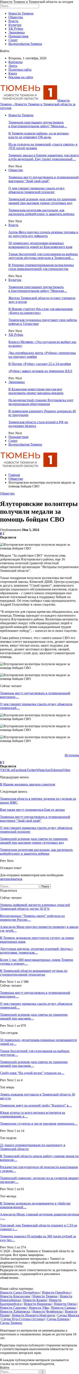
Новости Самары (63, 1307)
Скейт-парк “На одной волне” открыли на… (32, 1073)
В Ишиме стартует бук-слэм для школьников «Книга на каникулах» (40, 311)
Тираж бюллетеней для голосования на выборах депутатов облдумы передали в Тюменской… (43, 256)
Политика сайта (19, 69)
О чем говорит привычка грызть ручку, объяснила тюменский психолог (36, 190)
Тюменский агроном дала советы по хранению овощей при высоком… (34, 1016)
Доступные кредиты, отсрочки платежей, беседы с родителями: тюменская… (36, 950)
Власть (13, 21)
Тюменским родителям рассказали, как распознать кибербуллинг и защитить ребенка (41, 212)
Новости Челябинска (47, 1311)
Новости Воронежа (38, 1304)
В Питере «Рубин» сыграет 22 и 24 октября (39, 364)
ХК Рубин (15, 28)
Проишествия (18, 36)
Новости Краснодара (15, 1296)
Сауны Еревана (58, 1319)
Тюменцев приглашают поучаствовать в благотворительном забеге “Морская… (37, 124)
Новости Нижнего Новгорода (33, 1315)
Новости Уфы (39, 1307)
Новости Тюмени (20, 13)
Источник (72, 755)
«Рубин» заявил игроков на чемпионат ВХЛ (40, 371)
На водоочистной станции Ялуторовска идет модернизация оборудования (40, 402)
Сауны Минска (68, 1315)
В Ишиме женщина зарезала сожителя (27, 784)
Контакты (15, 62)
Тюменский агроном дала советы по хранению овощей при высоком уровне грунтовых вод (42, 201)
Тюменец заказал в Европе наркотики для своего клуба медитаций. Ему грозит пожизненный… (43, 157)
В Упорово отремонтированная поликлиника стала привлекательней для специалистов (41, 267)
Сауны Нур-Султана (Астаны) (23, 1319)
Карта (12, 73)
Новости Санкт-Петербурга (20, 1292)
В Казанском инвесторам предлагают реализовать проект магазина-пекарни (35, 391)
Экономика (16, 32)
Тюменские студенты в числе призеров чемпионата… (39, 1123)
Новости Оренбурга (56, 1292)
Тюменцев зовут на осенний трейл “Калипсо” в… (36, 1105)
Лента (12, 66)
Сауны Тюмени (11, 1323)
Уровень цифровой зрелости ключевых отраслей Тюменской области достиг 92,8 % (35, 906)
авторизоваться (11, 879)
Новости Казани (35, 1300)
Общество (15, 17)
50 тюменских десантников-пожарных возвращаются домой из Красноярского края (40, 245)
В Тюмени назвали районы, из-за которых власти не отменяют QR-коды (38, 135)
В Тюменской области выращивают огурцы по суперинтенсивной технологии (33, 972)
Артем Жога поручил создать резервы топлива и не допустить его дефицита (43, 234)
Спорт (12, 40)
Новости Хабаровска (15, 1311)
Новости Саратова (13, 1307)
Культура (14, 25)
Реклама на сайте (20, 77)
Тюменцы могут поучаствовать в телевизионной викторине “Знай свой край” (43, 179)
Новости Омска (65, 1304)
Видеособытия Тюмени (25, 44)
